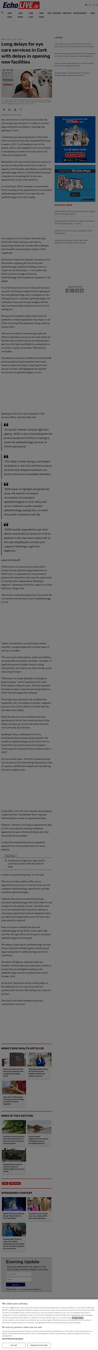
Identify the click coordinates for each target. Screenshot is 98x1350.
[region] (49, 1324)
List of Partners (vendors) (12, 1339)
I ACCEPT (13, 1345)
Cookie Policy (77, 1317)
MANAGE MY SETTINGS (39, 1345)
